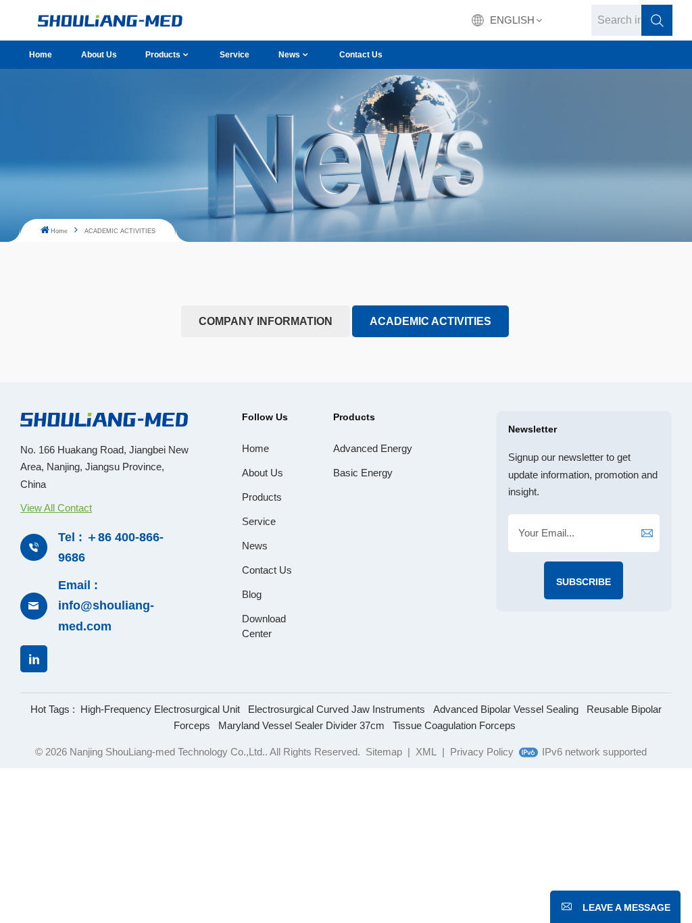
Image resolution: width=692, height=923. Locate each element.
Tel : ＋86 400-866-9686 (111, 547)
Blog (252, 594)
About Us (99, 54)
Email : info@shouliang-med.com (106, 605)
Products (162, 54)
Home (40, 54)
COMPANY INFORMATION (265, 321)
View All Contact (56, 508)
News (289, 54)
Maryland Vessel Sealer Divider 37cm (301, 725)
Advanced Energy (372, 448)
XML (426, 751)
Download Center (264, 626)
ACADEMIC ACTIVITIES (430, 321)
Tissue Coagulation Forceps (454, 725)
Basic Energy (363, 472)
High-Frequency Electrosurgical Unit (160, 709)
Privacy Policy (482, 751)
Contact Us (360, 54)
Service (234, 54)
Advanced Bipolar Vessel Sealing (505, 709)
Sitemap (384, 751)
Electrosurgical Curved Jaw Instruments (336, 709)
